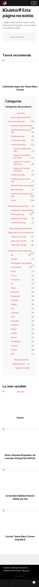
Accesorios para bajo (16, 121)
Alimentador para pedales (21, 263)
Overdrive (15, 325)
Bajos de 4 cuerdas (18, 237)
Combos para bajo (18, 222)
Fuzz (13, 308)
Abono (20, 113)
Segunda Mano (18, 364)
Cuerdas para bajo (18, 144)
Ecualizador (15, 296)
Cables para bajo (17, 136)
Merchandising (17, 189)
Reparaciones (19, 360)
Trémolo (14, 345)
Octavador (15, 321)
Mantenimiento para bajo (21, 185)
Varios (13, 200)
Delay (13, 288)
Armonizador (16, 267)
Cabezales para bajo (19, 218)
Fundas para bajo (18, 175)
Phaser (14, 329)
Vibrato (14, 350)
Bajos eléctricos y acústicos (19, 232)
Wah (13, 354)
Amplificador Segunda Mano (22, 210)
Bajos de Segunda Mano (20, 228)
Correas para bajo (18, 140)
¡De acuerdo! (19, 576)
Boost (13, 271)
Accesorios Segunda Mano (21, 125)
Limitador (15, 312)
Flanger (14, 304)
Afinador (14, 259)
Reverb (14, 337)
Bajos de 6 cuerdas (18, 245)
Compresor (15, 279)
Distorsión (15, 292)
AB (12, 255)
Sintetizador (16, 341)
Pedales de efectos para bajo (19, 251)
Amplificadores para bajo (18, 206)
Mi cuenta (6, 583)
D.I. (12, 284)
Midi (12, 317)
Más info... (26, 571)
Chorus (14, 275)
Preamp (14, 333)
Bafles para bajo (17, 214)
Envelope (14, 300)
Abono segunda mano (20, 117)
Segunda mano (21, 368)
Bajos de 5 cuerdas (18, 241)
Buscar (19, 583)
